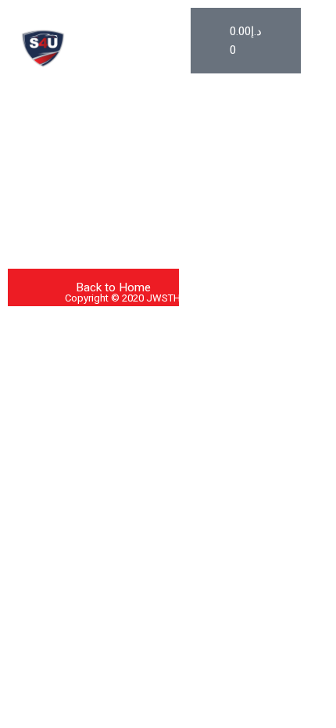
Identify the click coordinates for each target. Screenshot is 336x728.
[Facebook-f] (29, 174)
